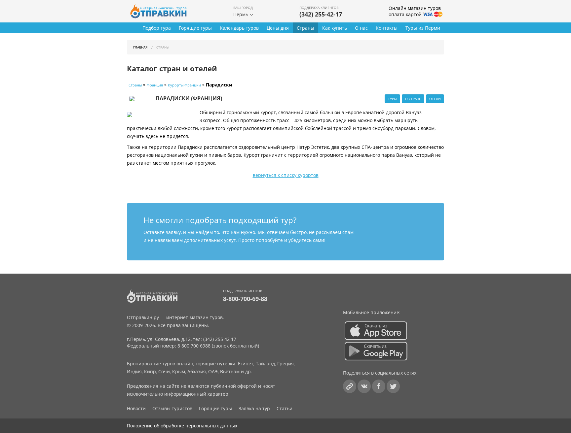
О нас (361, 28)
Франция (155, 85)
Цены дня (278, 28)
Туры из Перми (422, 28)
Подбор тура (156, 28)
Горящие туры (195, 28)
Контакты (387, 28)
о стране (413, 98)
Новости (136, 408)
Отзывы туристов (172, 408)
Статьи (284, 408)
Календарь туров (239, 28)
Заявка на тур (254, 408)
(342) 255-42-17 (320, 14)
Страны (305, 28)
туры (392, 98)
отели (435, 98)
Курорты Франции (184, 85)
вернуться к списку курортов (286, 175)
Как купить (334, 28)
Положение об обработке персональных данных (182, 425)
